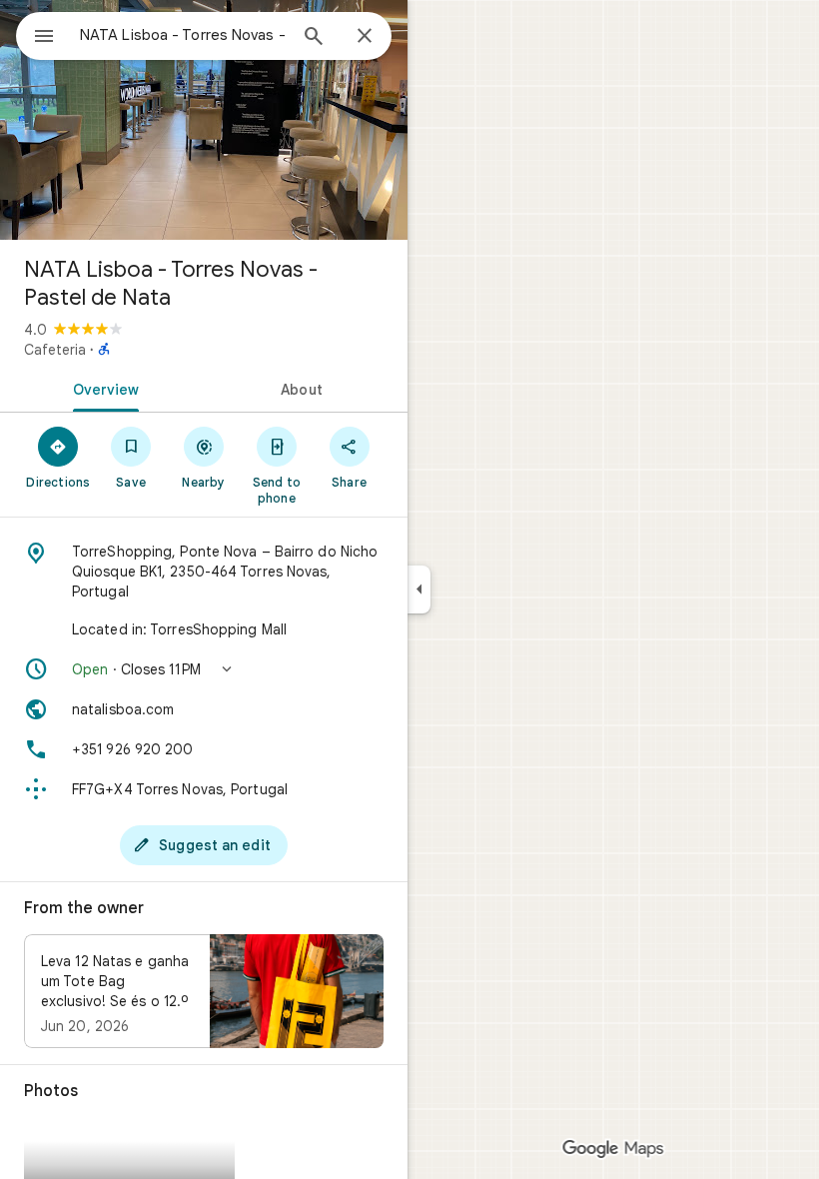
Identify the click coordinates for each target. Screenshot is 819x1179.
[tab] (102, 388)
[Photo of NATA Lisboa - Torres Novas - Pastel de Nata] (204, 120)
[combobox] (183, 35)
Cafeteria (55, 350)
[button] (204, 669)
